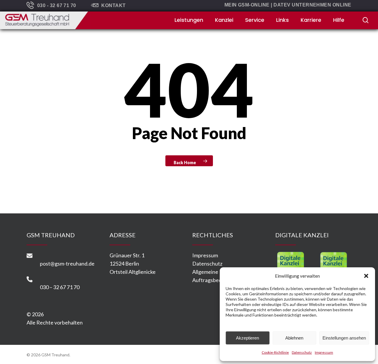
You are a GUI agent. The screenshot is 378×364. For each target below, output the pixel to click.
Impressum (324, 352)
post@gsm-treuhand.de (67, 263)
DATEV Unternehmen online (312, 4)
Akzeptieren (247, 337)
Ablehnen (294, 337)
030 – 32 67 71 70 (59, 287)
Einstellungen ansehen (344, 337)
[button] (366, 276)
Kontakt (113, 5)
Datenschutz (302, 352)
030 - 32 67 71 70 (56, 5)
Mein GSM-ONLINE (247, 4)
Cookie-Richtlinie (275, 352)
